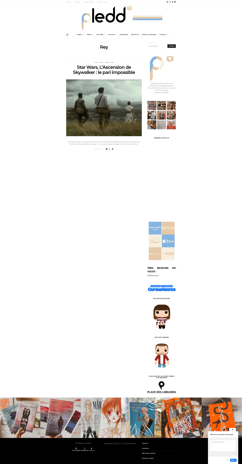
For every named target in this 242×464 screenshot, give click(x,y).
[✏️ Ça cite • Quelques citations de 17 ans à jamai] (161, 124)
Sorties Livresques (149, 34)
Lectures (99, 34)
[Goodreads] (170, 2)
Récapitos (135, 34)
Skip (227, 460)
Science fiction (109, 62)
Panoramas (124, 34)
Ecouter (111, 34)
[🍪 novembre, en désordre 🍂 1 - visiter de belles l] (151, 105)
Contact (68, 2)
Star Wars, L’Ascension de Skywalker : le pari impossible (104, 69)
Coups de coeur (102, 2)
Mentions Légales (88, 2)
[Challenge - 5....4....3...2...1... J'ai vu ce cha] (161, 105)
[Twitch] (175, 2)
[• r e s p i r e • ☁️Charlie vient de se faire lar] (151, 115)
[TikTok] (172, 2)
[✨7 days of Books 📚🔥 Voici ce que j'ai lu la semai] (151, 124)
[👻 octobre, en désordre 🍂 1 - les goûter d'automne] (171, 115)
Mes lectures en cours (161, 269)
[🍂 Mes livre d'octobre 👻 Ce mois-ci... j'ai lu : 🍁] (161, 115)
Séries (89, 34)
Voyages (162, 34)
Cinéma (79, 34)
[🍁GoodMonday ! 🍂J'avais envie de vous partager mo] (171, 124)
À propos (77, 2)
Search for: (150, 42)
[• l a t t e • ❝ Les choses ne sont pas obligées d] (171, 105)
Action (96, 62)
